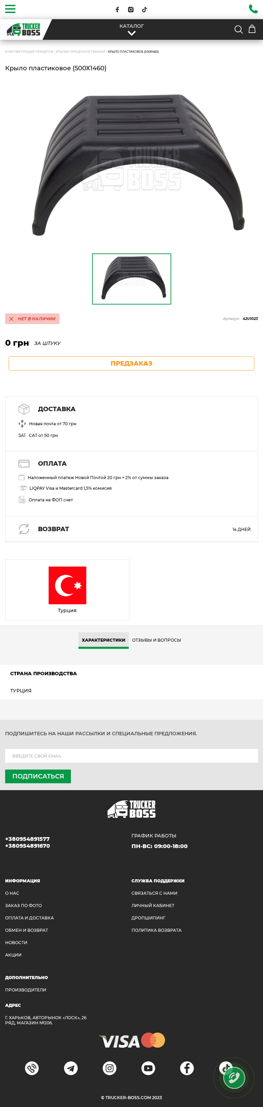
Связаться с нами (154, 893)
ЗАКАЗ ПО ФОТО (23, 905)
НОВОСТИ (16, 942)
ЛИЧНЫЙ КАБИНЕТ (153, 905)
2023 (157, 1097)
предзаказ (131, 363)
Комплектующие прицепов (29, 51)
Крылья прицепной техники (80, 51)
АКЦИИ (13, 954)
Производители (25, 989)
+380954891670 (27, 846)
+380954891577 (27, 839)
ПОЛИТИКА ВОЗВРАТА (156, 930)
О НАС (12, 893)
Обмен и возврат (26, 930)
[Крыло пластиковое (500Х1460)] (131, 168)
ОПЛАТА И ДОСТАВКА (29, 917)
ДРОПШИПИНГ (148, 917)
